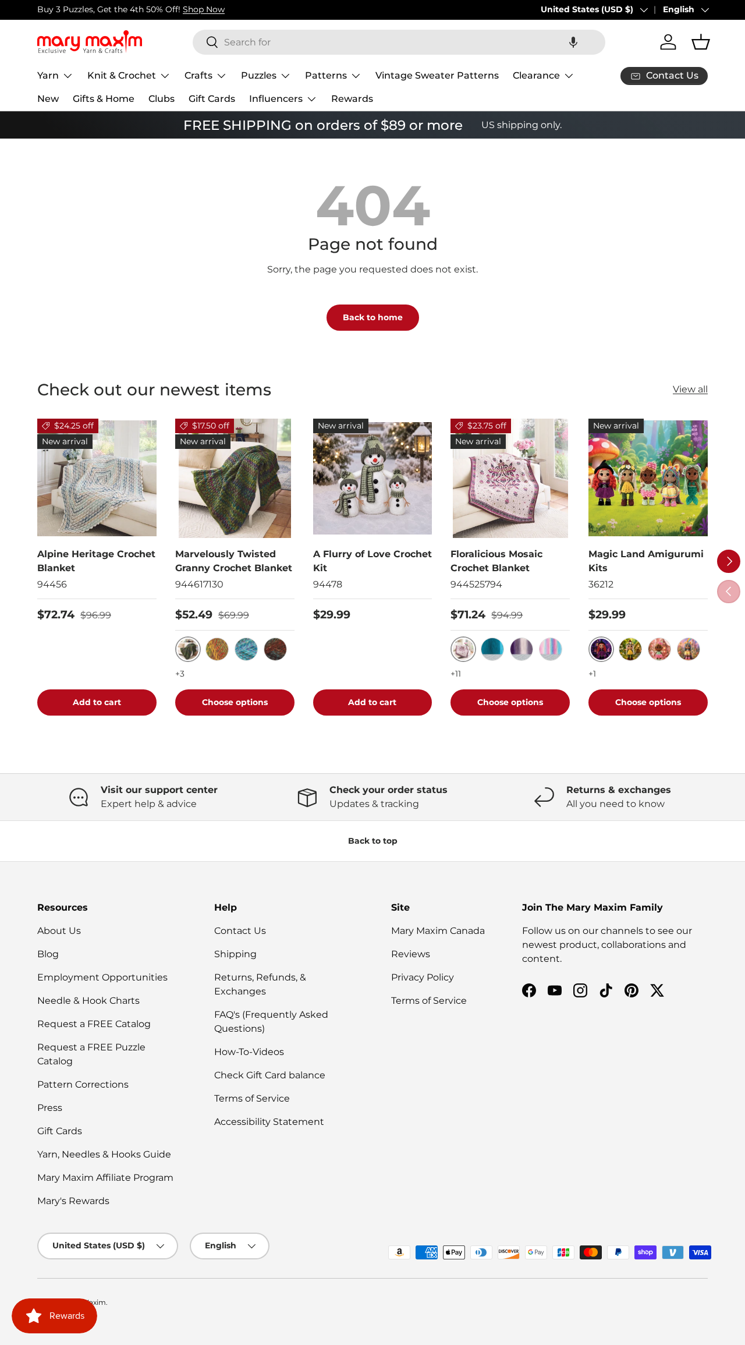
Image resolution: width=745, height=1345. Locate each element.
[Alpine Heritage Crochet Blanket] (97, 478)
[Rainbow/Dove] (550, 649)
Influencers (276, 98)
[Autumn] (217, 649)
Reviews (410, 954)
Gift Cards (212, 98)
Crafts (198, 75)
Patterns (326, 75)
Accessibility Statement (269, 1121)
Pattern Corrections (83, 1084)
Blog (48, 954)
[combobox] (399, 42)
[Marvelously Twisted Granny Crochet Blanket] (235, 478)
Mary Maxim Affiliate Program (105, 1177)
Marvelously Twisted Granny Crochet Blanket (233, 561)
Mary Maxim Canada (438, 930)
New (48, 98)
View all (690, 389)
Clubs (161, 98)
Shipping (235, 954)
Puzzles (258, 75)
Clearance (536, 75)
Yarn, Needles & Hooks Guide (104, 1154)
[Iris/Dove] (521, 649)
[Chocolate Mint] (275, 649)
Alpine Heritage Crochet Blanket (96, 561)
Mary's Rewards (73, 1200)
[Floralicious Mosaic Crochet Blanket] (510, 478)
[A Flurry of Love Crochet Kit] (372, 478)
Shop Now (204, 9)
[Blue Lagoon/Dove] (492, 649)
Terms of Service (252, 1098)
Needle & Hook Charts (88, 1000)
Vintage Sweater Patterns (437, 75)
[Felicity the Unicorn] (688, 649)
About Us (59, 930)
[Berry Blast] (246, 649)
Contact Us (240, 930)
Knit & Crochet (121, 75)
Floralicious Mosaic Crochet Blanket (496, 561)
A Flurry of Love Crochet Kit (372, 561)
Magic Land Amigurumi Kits (646, 561)
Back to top (373, 841)
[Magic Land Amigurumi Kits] (648, 478)
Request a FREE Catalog (94, 1023)
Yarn (48, 75)
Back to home (373, 317)
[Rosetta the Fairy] (659, 649)
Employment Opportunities (102, 977)
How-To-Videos (249, 1051)
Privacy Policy (422, 977)
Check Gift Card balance (269, 1075)
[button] (573, 42)
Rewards (352, 98)
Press (49, 1107)
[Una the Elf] (630, 649)
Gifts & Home (103, 98)
